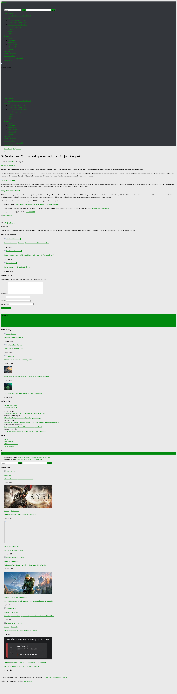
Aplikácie (10, 49)
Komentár (4, 293)
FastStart (11, 31)
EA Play (10, 29)
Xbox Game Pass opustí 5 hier (13, 349)
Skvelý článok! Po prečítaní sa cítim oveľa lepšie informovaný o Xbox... (25, 431)
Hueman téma (28, 681)
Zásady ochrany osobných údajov (56, 677)
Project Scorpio (10, 223)
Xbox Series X (32, 662)
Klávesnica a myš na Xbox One (17, 25)
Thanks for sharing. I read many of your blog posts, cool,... (22, 418)
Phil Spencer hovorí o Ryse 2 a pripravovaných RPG (20, 514)
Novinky (10, 38)
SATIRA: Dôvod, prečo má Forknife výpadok (18, 360)
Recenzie (7, 51)
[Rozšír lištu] (1, 450)
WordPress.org (9, 446)
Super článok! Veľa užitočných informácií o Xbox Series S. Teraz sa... (25, 413)
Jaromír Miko (11, 162)
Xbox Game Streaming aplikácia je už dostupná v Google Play (23, 393)
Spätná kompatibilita (10, 53)
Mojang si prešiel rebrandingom (14, 337)
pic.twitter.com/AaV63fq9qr (100, 208)
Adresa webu (5, 304)
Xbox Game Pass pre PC (15, 58)
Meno (3, 297)
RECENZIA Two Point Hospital (13, 550)
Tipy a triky (11, 40)
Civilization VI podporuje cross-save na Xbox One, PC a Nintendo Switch (26, 376)
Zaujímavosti (12, 42)
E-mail (3, 300)
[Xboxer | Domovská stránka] (3, 2)
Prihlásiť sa (7, 439)
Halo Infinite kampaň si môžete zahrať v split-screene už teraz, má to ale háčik (28, 601)
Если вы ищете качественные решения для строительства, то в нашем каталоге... (32, 422)
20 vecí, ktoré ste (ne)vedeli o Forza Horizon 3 (18, 479)
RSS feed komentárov (11, 444)
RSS (44, 677)
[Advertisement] (88, 83)
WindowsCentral (7, 215)
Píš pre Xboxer (8, 60)
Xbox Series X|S (9, 14)
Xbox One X (8, 149)
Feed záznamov (9, 442)
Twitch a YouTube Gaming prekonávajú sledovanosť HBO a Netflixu (25, 565)
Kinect (10, 34)
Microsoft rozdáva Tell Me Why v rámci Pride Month (20, 630)
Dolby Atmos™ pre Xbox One (17, 22)
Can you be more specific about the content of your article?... (23, 427)
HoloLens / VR (12, 45)
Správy (6, 36)
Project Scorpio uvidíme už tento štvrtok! (17, 267)
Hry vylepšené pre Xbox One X (17, 20)
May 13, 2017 (30, 212)
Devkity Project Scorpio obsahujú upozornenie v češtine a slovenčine (37, 204)
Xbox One (7, 18)
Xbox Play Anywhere (14, 27)
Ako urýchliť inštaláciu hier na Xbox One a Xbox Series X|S (21, 666)
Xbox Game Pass (9, 56)
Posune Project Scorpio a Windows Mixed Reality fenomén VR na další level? (29, 255)
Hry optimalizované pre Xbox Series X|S (20, 16)
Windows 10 (12, 47)
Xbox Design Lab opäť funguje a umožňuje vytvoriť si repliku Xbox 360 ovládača (29, 616)
